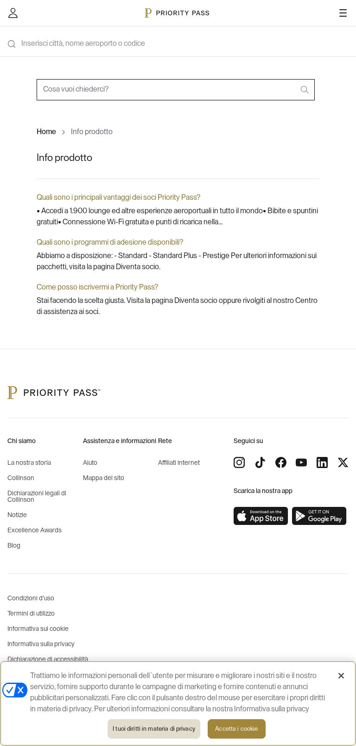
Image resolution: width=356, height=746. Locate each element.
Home (46, 132)
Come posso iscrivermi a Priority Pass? (97, 287)
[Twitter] (343, 462)
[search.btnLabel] (305, 89)
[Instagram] (239, 462)
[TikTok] (260, 462)
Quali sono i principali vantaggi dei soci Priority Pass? (118, 197)
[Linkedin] (322, 462)
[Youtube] (301, 462)
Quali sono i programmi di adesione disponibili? (110, 242)
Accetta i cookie (236, 729)
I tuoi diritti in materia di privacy (154, 729)
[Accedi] (13, 12)
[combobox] (176, 89)
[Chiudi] (341, 676)
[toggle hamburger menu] (343, 12)
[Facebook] (280, 462)
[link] (261, 516)
